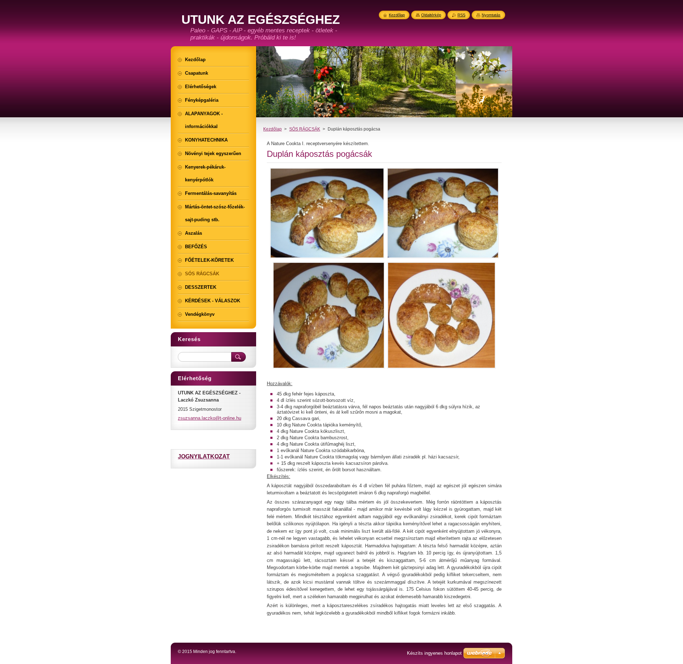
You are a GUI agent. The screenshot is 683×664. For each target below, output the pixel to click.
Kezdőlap (272, 129)
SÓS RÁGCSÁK (304, 129)
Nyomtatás (491, 15)
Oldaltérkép (431, 15)
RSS (461, 15)
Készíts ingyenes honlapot (434, 653)
